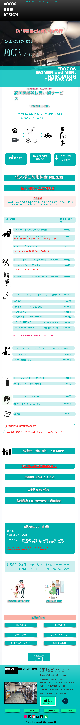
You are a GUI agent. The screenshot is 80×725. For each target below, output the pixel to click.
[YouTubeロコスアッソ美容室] (33, 716)
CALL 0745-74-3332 (49, 675)
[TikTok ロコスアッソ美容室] (29, 716)
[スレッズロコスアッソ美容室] (37, 716)
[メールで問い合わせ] (65, 701)
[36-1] (41, 716)
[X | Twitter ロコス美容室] (26, 716)
